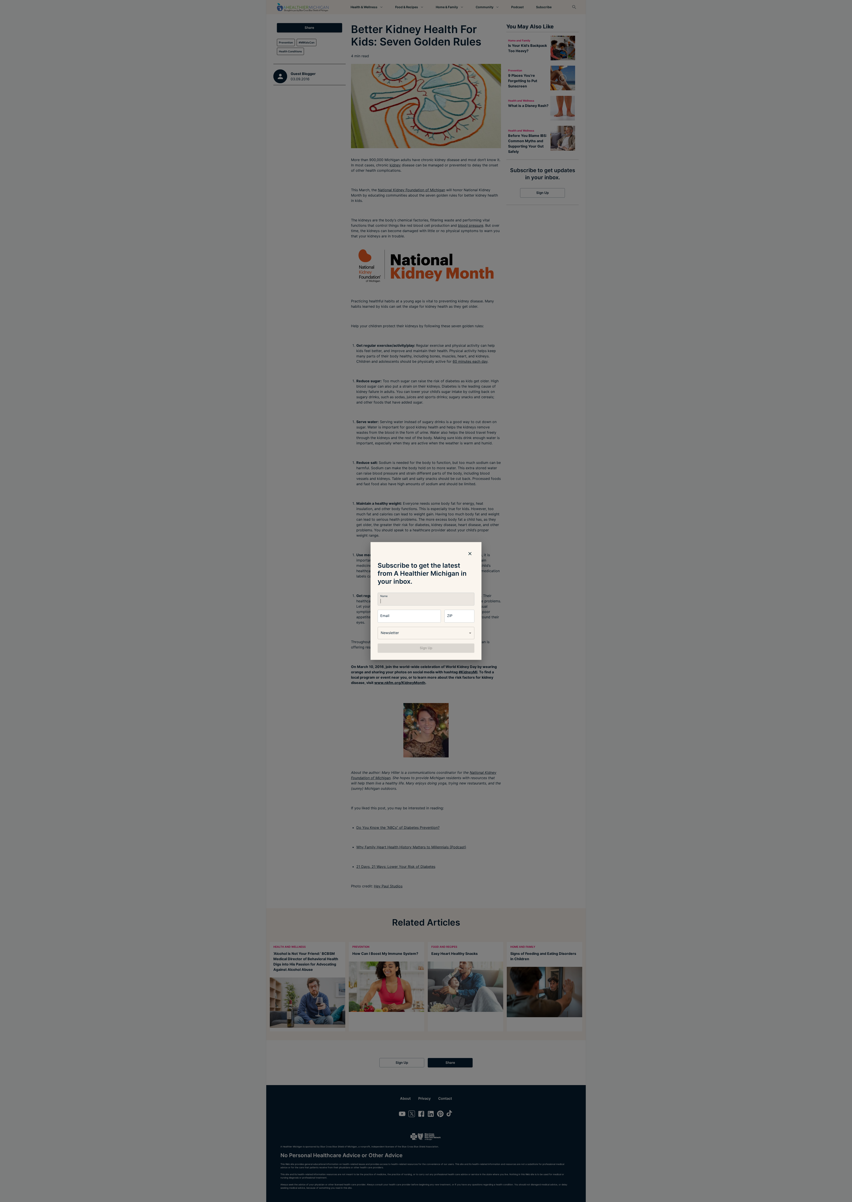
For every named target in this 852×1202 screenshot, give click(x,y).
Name (384, 596)
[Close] (469, 553)
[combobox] (426, 633)
